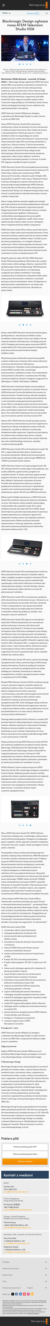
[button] (19, 64)
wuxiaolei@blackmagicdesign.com (18, 1210)
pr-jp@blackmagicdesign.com (16, 1192)
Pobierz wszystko (25, 1161)
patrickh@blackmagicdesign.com (17, 1227)
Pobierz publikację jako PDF (25, 1146)
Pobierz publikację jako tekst (25, 1154)
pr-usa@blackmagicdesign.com (17, 1243)
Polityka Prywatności (33, 1313)
